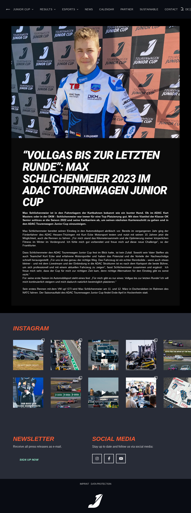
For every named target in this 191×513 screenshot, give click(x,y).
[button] (182, 9)
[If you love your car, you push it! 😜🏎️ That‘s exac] (141, 355)
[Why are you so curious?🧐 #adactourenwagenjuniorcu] (28, 355)
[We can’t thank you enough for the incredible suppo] (141, 393)
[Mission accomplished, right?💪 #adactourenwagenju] (28, 393)
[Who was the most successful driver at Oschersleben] (66, 355)
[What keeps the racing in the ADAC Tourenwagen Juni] (103, 393)
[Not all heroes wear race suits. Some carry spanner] (66, 393)
